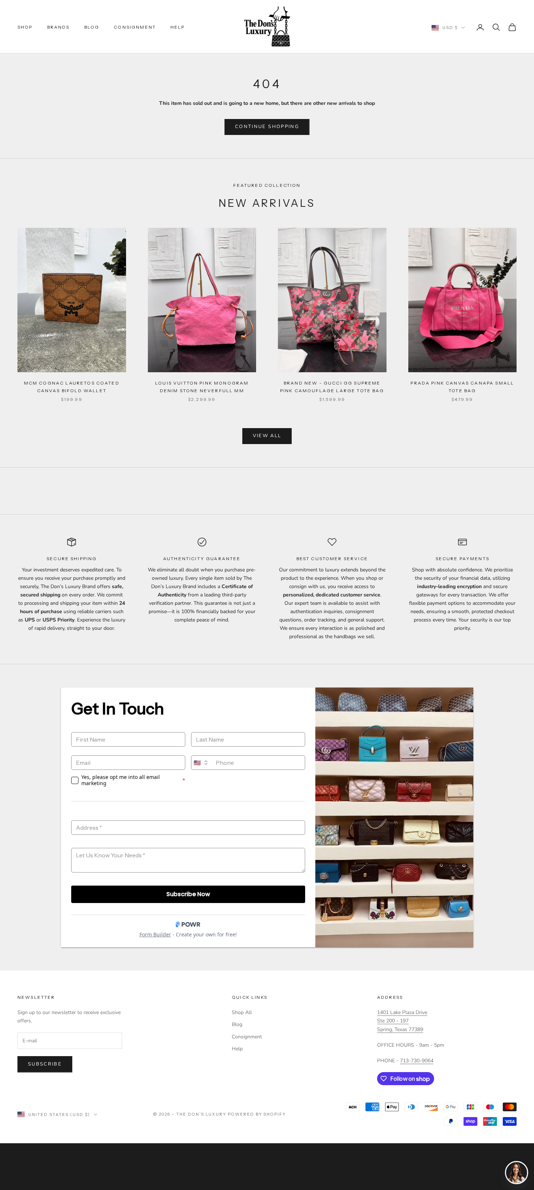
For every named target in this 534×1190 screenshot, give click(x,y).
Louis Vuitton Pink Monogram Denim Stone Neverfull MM (201, 386)
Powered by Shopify (257, 1114)
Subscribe (45, 1064)
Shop (25, 27)
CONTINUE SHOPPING (267, 126)
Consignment (135, 27)
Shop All (242, 1012)
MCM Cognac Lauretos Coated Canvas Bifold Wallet (72, 386)
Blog (92, 27)
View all (267, 435)
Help (177, 27)
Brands (58, 27)
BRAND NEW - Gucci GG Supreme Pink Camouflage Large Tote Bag (332, 386)
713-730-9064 (416, 1060)
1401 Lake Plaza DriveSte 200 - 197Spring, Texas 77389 (402, 1021)
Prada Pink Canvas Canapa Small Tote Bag (462, 386)
